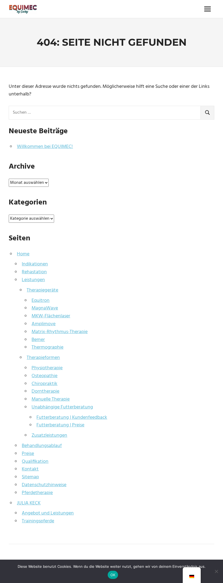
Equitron (40, 301)
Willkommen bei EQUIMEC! (45, 147)
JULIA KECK (29, 503)
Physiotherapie (47, 368)
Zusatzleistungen (49, 435)
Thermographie (47, 347)
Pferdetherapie (37, 493)
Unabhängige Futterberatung (62, 407)
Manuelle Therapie (51, 399)
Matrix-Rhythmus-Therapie (60, 332)
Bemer (38, 340)
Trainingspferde (38, 521)
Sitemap (30, 477)
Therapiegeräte (42, 290)
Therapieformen (43, 358)
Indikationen (35, 264)
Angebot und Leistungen (48, 513)
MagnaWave (45, 308)
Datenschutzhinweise (44, 485)
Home (23, 254)
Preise (28, 454)
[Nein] (216, 571)
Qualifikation (35, 462)
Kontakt (30, 469)
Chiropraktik (44, 384)
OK (113, 575)
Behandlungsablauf (42, 446)
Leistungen (33, 280)
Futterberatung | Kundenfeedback (71, 417)
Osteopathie (44, 376)
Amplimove (43, 324)
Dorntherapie (45, 391)
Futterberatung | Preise (60, 425)
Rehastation (34, 272)
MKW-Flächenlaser (51, 316)
